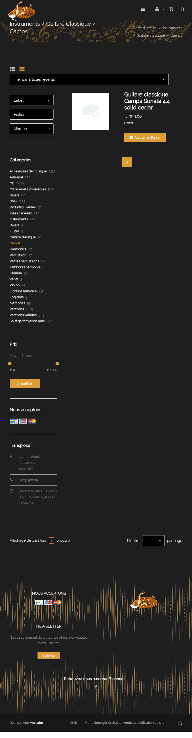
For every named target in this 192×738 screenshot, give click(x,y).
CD (12, 183)
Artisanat (16, 177)
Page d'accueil (145, 28)
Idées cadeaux (21, 213)
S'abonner (48, 655)
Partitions (17, 309)
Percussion (18, 255)
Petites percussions (24, 261)
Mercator (36, 723)
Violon (15, 285)
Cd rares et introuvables (28, 189)
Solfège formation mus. (27, 321)
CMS (73, 723)
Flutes (14, 231)
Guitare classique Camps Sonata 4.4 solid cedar (147, 101)
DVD (13, 201)
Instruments (172, 28)
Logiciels (17, 297)
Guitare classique (151, 35)
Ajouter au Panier (147, 137)
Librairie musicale (23, 291)
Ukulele (16, 273)
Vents (14, 279)
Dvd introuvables (23, 207)
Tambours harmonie (25, 267)
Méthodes (17, 303)
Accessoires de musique (28, 171)
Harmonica (18, 249)
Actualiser (24, 384)
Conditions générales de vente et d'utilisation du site (124, 723)
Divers (128, 123)
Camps (15, 243)
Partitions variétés (23, 315)
